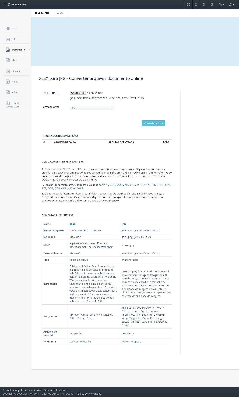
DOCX (119, 184)
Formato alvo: (50, 107)
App (17, 390)
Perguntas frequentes (56, 390)
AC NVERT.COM (15, 4)
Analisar (37, 390)
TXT (161, 184)
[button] (188, 4)
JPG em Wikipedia (131, 341)
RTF (44, 188)
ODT (50, 188)
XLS (127, 184)
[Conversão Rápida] (232, 4)
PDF (105, 184)
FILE (46, 93)
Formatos (8, 390)
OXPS (80, 188)
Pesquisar (26, 390)
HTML (154, 184)
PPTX (146, 184)
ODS (57, 188)
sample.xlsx (75, 333)
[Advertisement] (135, 41)
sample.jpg (128, 333)
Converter (43, 12)
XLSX (133, 184)
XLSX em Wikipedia (80, 341)
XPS (70, 188)
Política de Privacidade (88, 393)
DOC (112, 184)
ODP (64, 188)
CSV (167, 184)
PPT (139, 184)
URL (54, 93)
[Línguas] (221, 4)
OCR (61, 12)
